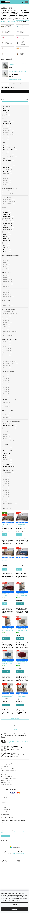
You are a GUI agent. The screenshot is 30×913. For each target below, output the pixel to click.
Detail (4, 534)
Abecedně (13, 87)
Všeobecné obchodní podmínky (8, 769)
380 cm (6, 396)
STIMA (5, 139)
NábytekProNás (8, 132)
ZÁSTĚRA (6, 406)
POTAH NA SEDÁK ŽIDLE (9, 426)
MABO (5, 126)
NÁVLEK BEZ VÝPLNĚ (8, 204)
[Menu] (26, 1)
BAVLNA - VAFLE (7, 284)
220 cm (6, 385)
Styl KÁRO (6, 212)
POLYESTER (7, 294)
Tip (5, 113)
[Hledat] (18, 1)
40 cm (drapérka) (8, 472)
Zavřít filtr (15, 91)
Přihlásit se (5, 836)
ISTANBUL (6, 241)
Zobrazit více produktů (14, 79)
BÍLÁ (5, 145)
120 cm (6, 475)
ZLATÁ (5, 185)
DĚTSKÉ (6, 434)
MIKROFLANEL (7, 282)
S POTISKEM (7, 447)
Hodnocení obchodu (5, 782)
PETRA (6, 245)
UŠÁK (5, 457)
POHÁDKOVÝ (7, 322)
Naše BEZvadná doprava (6, 784)
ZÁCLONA (6, 413)
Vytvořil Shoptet (16, 847)
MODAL (6, 286)
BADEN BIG (6, 234)
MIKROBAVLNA (7, 279)
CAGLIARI (6, 236)
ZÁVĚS (5, 415)
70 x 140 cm (7, 350)
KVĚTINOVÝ (6, 316)
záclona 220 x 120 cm (9, 361)
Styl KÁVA (6, 214)
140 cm (6, 378)
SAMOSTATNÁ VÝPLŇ (9, 201)
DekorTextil (7, 124)
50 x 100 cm (7, 348)
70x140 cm (6, 368)
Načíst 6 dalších (15, 718)
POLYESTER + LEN (8, 297)
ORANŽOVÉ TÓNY (8, 154)
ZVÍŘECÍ (6, 320)
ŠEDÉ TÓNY (7, 171)
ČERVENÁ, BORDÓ (8, 160)
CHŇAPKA (6, 402)
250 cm (6, 501)
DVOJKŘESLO (7, 460)
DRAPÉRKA (6, 417)
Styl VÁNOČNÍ (7, 225)
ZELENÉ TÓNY (7, 169)
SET (5, 404)
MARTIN (6, 243)
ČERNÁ (5, 176)
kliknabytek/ (6, 814)
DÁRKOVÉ (6, 436)
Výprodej (6, 115)
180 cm (6, 488)
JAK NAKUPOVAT (4, 767)
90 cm (5, 376)
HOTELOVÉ (6, 438)
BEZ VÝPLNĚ (7, 191)
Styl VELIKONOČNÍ (8, 227)
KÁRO (5, 329)
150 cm (6, 381)
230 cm (6, 494)
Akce (5, 108)
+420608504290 (6, 809)
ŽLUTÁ (5, 152)
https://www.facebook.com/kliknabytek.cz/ (13, 812)
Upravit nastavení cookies (18, 853)
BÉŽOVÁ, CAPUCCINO (9, 147)
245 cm (6, 499)
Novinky (2, 773)
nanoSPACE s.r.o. (8, 135)
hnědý (5, 267)
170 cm (6, 486)
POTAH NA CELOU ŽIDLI (9, 428)
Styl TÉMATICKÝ (8, 221)
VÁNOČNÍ (6, 333)
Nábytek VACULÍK (8, 130)
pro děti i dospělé (8, 441)
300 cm (6, 389)
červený (6, 264)
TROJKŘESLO (7, 462)
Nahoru (16, 729)
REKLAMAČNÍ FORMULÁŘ (6, 776)
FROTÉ (6, 275)
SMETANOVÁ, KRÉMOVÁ (9, 150)
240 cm (6, 497)
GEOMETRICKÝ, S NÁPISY (10, 313)
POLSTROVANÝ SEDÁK (9, 423)
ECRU (5, 178)
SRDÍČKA (6, 324)
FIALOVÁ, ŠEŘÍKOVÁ (8, 165)
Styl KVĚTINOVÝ (8, 216)
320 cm (6, 391)
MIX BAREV (6, 180)
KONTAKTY (3, 774)
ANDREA (6, 232)
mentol (6, 269)
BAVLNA (6, 292)
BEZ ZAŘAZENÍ (7, 230)
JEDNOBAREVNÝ (8, 311)
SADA (5, 247)
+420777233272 (6, 807)
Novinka (6, 110)
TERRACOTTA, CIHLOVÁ (9, 156)
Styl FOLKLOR (7, 223)
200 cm (6, 383)
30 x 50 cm (6, 342)
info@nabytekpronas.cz (8, 805)
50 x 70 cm (6, 344)
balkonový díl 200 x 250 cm (10, 363)
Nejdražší (19, 84)
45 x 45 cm (6, 355)
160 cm (6, 483)
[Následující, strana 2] (15, 722)
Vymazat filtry (14, 507)
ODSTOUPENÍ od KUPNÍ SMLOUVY (8, 778)
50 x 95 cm (6, 346)
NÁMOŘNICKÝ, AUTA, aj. (9, 331)
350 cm (6, 394)
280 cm (6, 387)
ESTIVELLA (6, 249)
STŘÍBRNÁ (6, 182)
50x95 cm (6, 365)
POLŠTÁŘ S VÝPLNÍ (8, 199)
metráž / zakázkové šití (9, 503)
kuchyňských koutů (11, 21)
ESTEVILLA (6, 252)
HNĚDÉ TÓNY (7, 174)
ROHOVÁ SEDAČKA (8, 466)
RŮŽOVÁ (6, 158)
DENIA (6, 238)
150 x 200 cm (7, 353)
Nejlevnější (12, 84)
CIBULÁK (6, 210)
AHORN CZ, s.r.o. (8, 121)
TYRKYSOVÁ (7, 163)
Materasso (6, 128)
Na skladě (6, 106)
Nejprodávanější (5, 87)
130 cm (6, 477)
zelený (5, 258)
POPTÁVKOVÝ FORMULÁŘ (6, 780)
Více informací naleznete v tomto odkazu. (14, 899)
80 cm (5, 374)
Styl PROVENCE (8, 219)
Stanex (6, 137)
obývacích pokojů (20, 20)
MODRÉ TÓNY (7, 167)
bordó (5, 262)
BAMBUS (6, 277)
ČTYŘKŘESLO (7, 464)
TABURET (6, 453)
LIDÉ (5, 318)
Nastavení (14, 904)
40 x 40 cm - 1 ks (8, 193)
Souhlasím (14, 909)
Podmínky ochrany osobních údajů (8, 771)
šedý (5, 260)
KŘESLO (6, 455)
